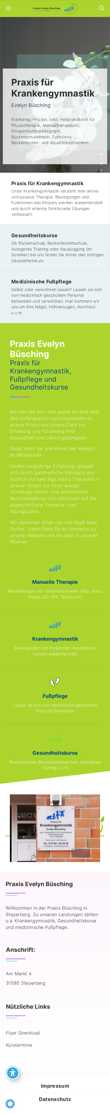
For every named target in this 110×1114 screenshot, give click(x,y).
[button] (10, 1104)
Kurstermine (19, 1045)
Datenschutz (55, 1099)
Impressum (55, 1086)
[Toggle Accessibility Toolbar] (12, 1073)
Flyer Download (23, 1033)
